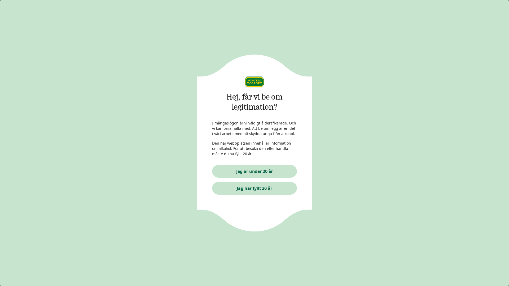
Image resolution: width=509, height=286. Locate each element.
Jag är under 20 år (254, 171)
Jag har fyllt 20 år (254, 188)
